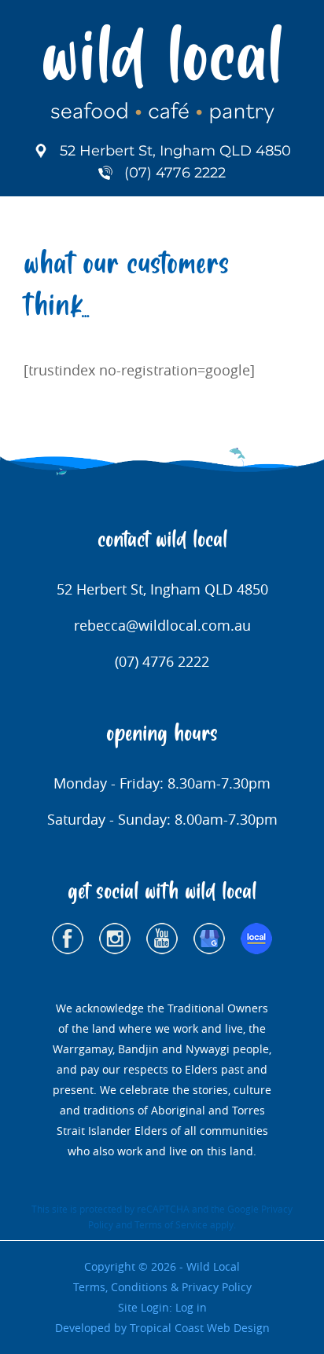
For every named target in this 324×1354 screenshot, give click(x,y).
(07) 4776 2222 (175, 172)
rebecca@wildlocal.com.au (162, 625)
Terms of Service (171, 1224)
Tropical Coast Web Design (200, 1327)
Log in (191, 1307)
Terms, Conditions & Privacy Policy (162, 1286)
